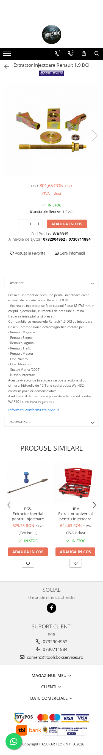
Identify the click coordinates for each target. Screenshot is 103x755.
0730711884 (55, 649)
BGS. (28, 508)
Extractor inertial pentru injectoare (28, 516)
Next (94, 135)
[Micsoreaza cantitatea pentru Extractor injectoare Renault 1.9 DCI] (22, 224)
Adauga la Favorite (30, 253)
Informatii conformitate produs (33, 409)
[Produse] (7, 55)
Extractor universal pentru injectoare (75, 516)
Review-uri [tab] (19, 421)
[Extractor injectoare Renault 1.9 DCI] (51, 130)
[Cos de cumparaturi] (84, 53)
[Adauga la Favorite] (28, 563)
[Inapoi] (4, 66)
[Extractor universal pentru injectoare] (75, 482)
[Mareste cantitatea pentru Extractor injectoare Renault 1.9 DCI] (39, 224)
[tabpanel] (51, 130)
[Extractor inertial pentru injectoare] (28, 482)
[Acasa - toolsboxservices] (51, 34)
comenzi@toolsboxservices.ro (54, 657)
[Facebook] (51, 608)
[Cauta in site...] (97, 53)
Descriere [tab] (16, 282)
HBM (75, 508)
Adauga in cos (66, 223)
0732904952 (55, 641)
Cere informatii (72, 253)
